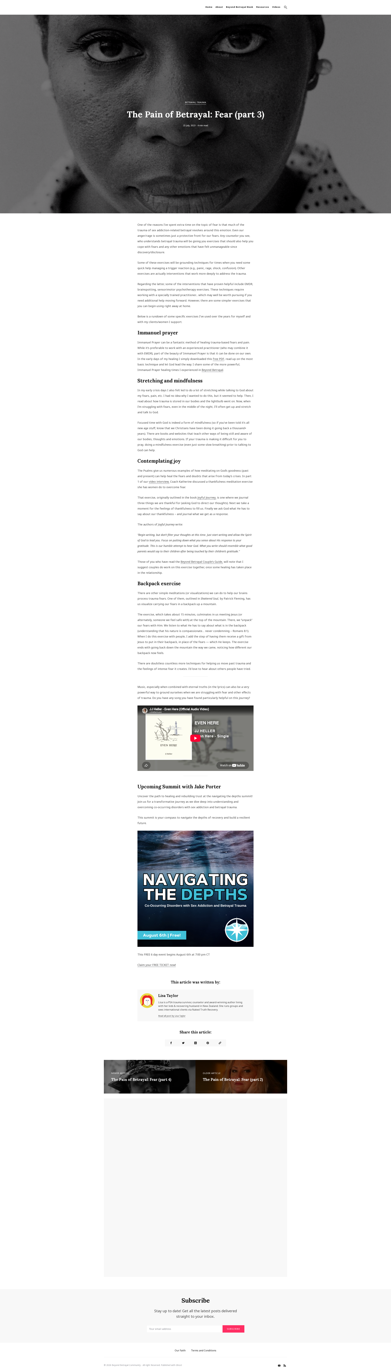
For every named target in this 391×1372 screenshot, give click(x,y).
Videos (276, 7)
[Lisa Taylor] (147, 1005)
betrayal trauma (195, 102)
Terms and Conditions (203, 1350)
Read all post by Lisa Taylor (171, 1015)
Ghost (179, 1365)
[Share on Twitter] (183, 1042)
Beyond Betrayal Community (126, 1365)
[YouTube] (279, 1366)
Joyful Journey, (206, 497)
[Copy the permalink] (220, 1042)
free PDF (218, 359)
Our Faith (180, 1350)
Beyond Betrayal (212, 370)
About (219, 7)
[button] (285, 8)
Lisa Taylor (168, 995)
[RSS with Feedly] (284, 1366)
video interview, (159, 481)
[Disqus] (195, 1147)
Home (208, 7)
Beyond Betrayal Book (239, 7)
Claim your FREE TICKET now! (156, 965)
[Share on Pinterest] (208, 1042)
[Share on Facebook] (171, 1042)
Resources (262, 7)
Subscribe (233, 1328)
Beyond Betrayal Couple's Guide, (202, 562)
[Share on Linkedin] (195, 1042)
